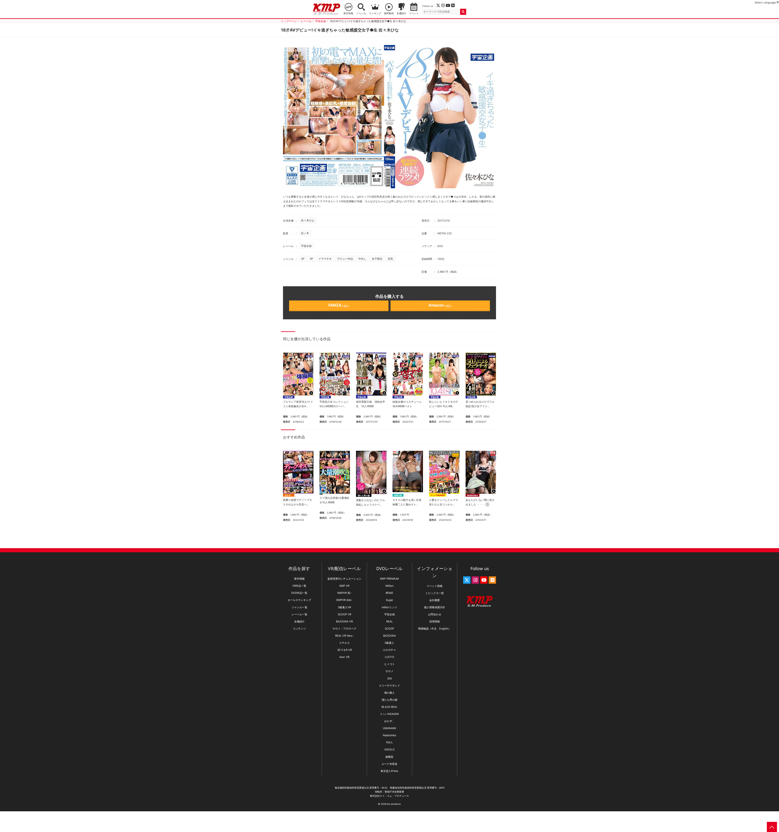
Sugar (389, 600)
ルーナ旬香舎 (389, 763)
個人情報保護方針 (434, 607)
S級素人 (389, 642)
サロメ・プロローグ (344, 628)
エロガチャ (389, 649)
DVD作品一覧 (299, 592)
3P (302, 258)
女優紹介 (401, 13)
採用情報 (434, 621)
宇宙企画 (306, 246)
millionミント (389, 607)
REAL (389, 621)
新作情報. (348, 13)
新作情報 (299, 578)
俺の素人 (389, 692)
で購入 (338, 305)
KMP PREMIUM (389, 578)
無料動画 (389, 13)
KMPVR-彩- (344, 592)
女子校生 (377, 258)
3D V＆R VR (344, 649)
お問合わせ (434, 614)
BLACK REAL (389, 706)
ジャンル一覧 (299, 607)
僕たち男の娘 (364, 495)
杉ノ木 (305, 233)
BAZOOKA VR (344, 621)
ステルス (344, 642)
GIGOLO (389, 749)
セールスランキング (299, 600)
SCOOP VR (344, 614)
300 (389, 678)
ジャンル (361, 13)
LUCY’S (389, 657)
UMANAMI (389, 728)
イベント (414, 13)
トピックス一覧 (434, 593)
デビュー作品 (345, 258)
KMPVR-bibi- (344, 600)
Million (389, 585)
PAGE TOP (772, 827)
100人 (389, 742)
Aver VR (344, 657)
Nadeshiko (472, 495)
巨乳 (390, 258)
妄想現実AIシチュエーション (344, 578)
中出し (362, 258)
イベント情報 (434, 586)
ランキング (375, 13)
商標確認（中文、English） (434, 628)
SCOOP (389, 628)
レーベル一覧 (299, 614)
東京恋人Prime (389, 771)
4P (311, 258)
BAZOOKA (389, 635)
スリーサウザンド (389, 685)
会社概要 (434, 600)
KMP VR (398, 495)
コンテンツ (299, 628)
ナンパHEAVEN (438, 495)
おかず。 (289, 495)
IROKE (389, 592)
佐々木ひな (307, 220)
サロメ (389, 671)
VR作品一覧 (299, 585)
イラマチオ (325, 258)
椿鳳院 (389, 756)
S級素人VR (344, 607)
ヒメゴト (389, 664)
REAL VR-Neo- (344, 635)
